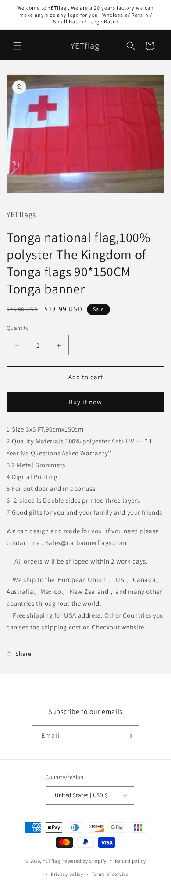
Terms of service (110, 874)
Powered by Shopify (84, 860)
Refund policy (130, 861)
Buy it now (85, 402)
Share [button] (23, 654)
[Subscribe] (129, 735)
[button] (17, 45)
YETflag (52, 860)
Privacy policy (67, 874)
